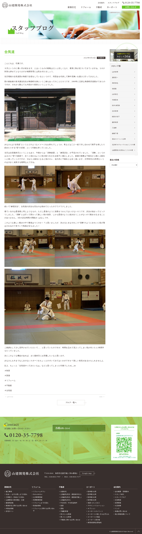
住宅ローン (10, 511)
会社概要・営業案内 (122, 491)
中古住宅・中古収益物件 (68, 503)
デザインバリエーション (96, 505)
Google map (87, 473)
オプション (91, 508)
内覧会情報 (10, 508)
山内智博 (115, 72)
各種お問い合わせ (121, 511)
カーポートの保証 (94, 517)
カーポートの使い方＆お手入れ (98, 514)
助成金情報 (37, 505)
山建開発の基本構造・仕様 (15, 500)
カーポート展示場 (94, 520)
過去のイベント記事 (119, 139)
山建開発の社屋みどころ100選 (122, 150)
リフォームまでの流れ (40, 503)
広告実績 (118, 500)
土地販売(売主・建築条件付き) (70, 494)
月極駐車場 (64, 511)
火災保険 (118, 505)
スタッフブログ (113, 3)
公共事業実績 (37, 497)
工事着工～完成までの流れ (15, 497)
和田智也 (115, 83)
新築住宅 (72, 7)
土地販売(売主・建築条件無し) (70, 497)
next (101, 397)
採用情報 (118, 503)
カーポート (112, 7)
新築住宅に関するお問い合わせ (16, 505)
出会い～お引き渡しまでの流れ (16, 494)
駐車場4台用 (92, 500)
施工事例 (9, 491)
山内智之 (115, 94)
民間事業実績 (37, 500)
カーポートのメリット (95, 511)
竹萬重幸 (115, 100)
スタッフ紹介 (119, 494)
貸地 (62, 508)
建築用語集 (10, 503)
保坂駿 (114, 89)
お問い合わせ (130, 7)
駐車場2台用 (92, 494)
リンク (117, 508)
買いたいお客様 (65, 517)
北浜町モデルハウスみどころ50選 (123, 144)
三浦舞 (114, 128)
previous (10, 397)
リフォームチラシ (39, 491)
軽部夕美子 (116, 116)
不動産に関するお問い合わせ (70, 520)
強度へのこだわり (94, 503)
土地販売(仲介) (65, 500)
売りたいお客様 (65, 514)
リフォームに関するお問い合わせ (44, 510)
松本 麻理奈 (116, 105)
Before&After (37, 494)
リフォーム (86, 7)
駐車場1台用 (92, 491)
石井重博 (115, 111)
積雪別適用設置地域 (95, 522)
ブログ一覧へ (71, 402)
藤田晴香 (115, 122)
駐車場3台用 (92, 497)
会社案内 (101, 3)
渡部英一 (115, 77)
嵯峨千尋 (115, 133)
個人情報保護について (122, 514)
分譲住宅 (63, 491)
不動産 (99, 7)
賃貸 (62, 505)
